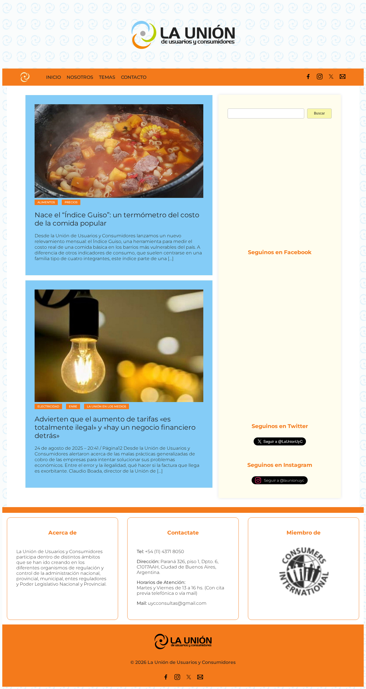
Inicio (53, 77)
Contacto (133, 77)
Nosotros (80, 77)
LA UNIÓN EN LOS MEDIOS (106, 406)
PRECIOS (71, 202)
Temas (107, 77)
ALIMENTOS (46, 202)
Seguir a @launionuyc (284, 480)
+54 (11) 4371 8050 (164, 551)
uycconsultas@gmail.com (177, 603)
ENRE (73, 406)
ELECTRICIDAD (48, 406)
